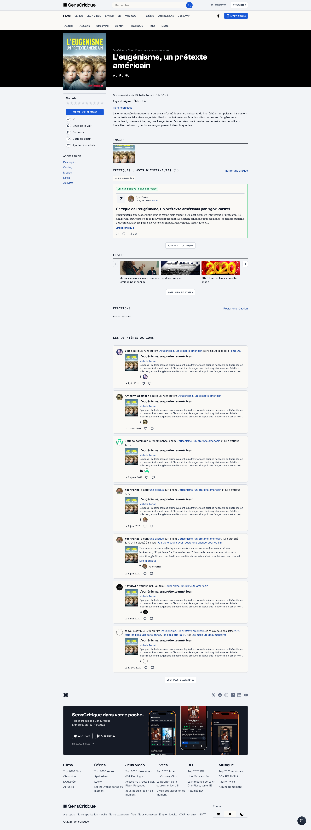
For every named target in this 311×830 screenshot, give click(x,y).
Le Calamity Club (166, 776)
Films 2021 (236, 350)
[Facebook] (220, 696)
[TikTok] (233, 696)
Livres (162, 765)
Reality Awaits (227, 781)
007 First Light (134, 776)
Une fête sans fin (198, 776)
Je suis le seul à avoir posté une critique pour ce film (189, 542)
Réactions (121, 308)
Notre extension (119, 814)
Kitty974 (130, 586)
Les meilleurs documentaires (208, 634)
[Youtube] (246, 696)
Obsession (69, 776)
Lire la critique (125, 227)
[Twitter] (213, 696)
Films (130, 50)
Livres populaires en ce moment (170, 792)
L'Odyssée (69, 781)
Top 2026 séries (104, 771)
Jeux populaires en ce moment (139, 792)
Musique (226, 765)
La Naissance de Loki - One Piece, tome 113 (201, 783)
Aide (133, 814)
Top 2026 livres (166, 771)
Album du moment (230, 786)
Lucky (98, 781)
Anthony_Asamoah (137, 395)
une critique (156, 489)
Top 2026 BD (196, 771)
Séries (100, 765)
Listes (119, 255)
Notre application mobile (92, 814)
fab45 (128, 631)
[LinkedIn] (239, 696)
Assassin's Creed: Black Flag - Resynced (140, 783)
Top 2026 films (72, 771)
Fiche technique (122, 107)
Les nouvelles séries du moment (108, 788)
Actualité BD (195, 790)
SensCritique (119, 50)
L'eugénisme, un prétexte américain (152, 50)
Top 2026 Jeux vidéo (138, 771)
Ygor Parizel (142, 197)
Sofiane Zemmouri (136, 441)
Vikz (127, 350)
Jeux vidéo (135, 765)
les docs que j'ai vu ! (175, 634)
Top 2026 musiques (231, 771)
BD (190, 765)
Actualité (68, 786)
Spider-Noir (101, 776)
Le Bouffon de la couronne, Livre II (167, 783)
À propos (69, 814)
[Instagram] (226, 696)
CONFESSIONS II (229, 776)
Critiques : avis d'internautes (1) (146, 170)
